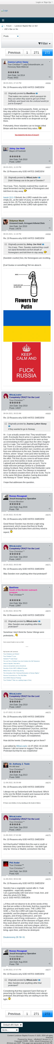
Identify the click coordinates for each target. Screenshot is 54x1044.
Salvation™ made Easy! (10, 658)
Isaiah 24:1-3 (9, 197)
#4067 (48, 167)
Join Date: (12, 75)
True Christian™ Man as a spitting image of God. (17, 680)
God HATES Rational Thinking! (12, 677)
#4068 (48, 234)
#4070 (48, 515)
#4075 (48, 835)
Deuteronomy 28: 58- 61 (14, 937)
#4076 (48, 879)
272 (47, 52)
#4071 (48, 565)
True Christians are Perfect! (11, 654)
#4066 (48, 83)
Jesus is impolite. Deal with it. (11, 663)
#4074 (48, 783)
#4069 (48, 414)
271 (36, 52)
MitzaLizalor (21, 746)
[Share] (49, 77)
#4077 (48, 970)
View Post (37, 93)
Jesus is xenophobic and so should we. (14, 666)
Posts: (10, 77)
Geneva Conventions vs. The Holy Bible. (15, 675)
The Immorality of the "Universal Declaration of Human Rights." (21, 673)
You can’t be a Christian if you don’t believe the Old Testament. (21, 661)
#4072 (48, 611)
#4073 (48, 712)
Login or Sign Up (43, 2)
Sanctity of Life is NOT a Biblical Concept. (15, 668)
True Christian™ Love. (9, 656)
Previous (14, 52)
